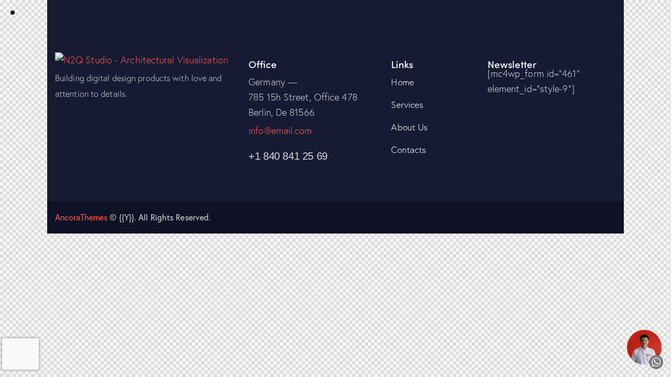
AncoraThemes (81, 217)
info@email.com (280, 130)
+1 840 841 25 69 (288, 156)
